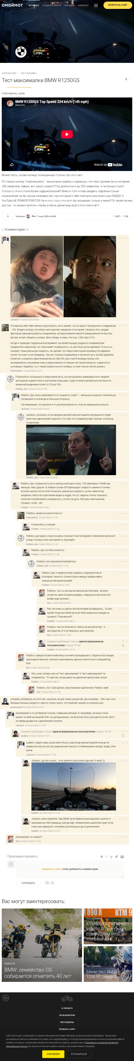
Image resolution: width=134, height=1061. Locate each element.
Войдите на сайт (51, 869)
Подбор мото (52, 5)
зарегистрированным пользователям (74, 731)
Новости (9, 964)
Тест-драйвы (29, 73)
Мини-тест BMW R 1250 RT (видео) (103, 974)
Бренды (70, 5)
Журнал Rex (9, 73)
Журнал (34, 5)
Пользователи (67, 1015)
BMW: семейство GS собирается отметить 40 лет (37, 973)
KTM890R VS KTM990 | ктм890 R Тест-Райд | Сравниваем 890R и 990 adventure (107, 931)
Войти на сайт (117, 5)
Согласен (53, 1054)
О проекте (67, 1008)
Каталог (83, 5)
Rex (33, 216)
